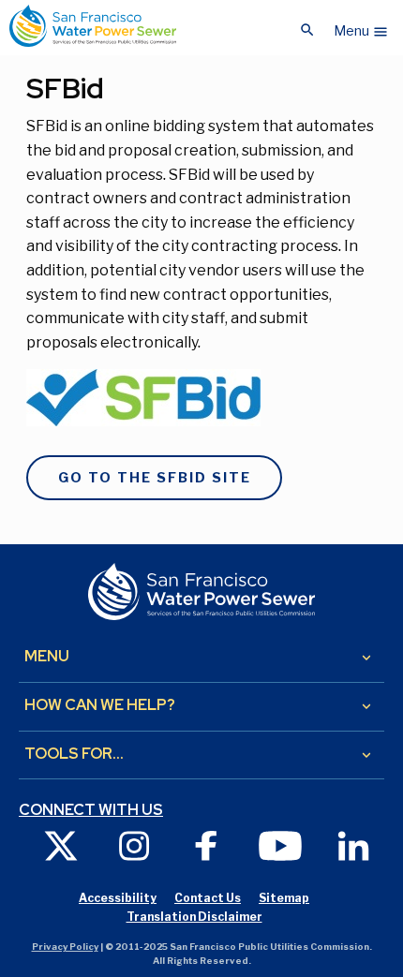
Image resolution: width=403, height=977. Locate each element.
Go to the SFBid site (154, 477)
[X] (60, 844)
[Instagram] (134, 844)
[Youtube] (280, 844)
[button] (361, 26)
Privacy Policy (65, 946)
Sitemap (284, 898)
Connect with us (91, 810)
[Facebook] (207, 844)
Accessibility (118, 898)
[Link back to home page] (92, 26)
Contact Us (207, 898)
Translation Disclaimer (194, 917)
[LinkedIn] (353, 844)
